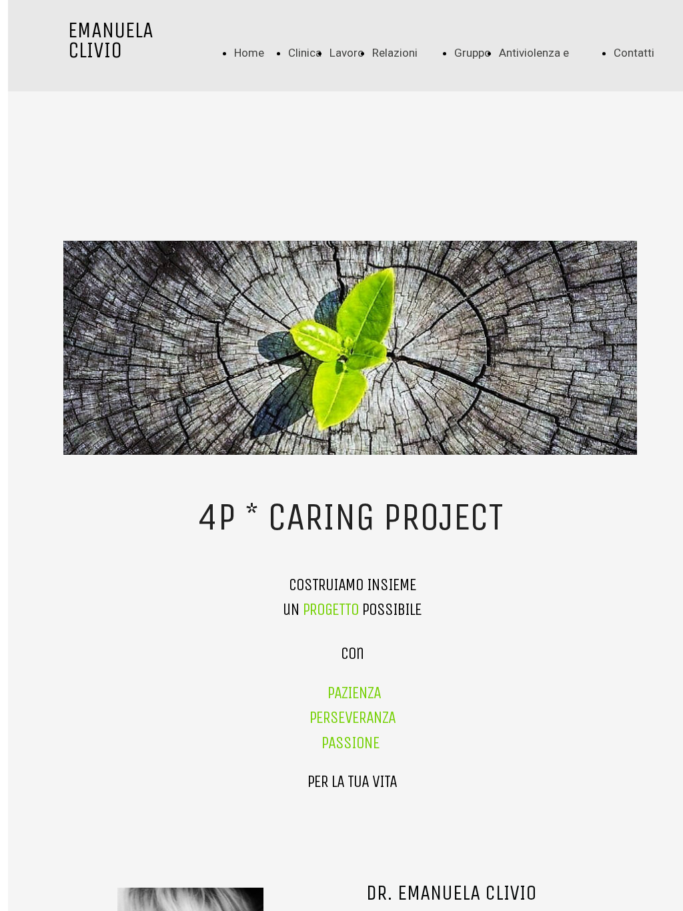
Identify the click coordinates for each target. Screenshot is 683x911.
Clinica (304, 52)
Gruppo (472, 52)
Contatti (634, 52)
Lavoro (346, 52)
